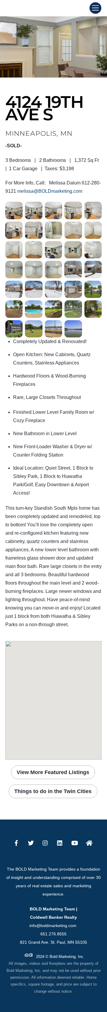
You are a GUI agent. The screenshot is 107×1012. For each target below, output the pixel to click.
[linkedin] (60, 842)
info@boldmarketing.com (53, 925)
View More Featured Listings (53, 772)
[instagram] (45, 842)
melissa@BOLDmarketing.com (49, 191)
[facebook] (16, 842)
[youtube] (75, 842)
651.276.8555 (53, 934)
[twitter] (31, 842)
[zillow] (89, 842)
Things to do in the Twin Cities (53, 791)
